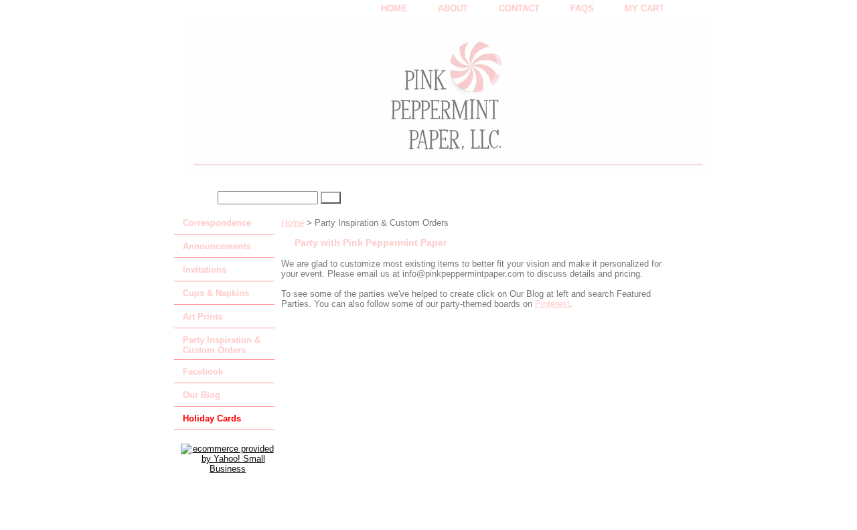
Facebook (203, 372)
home (394, 8)
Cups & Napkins (216, 293)
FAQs (582, 8)
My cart (644, 8)
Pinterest (552, 304)
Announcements (216, 246)
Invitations (204, 270)
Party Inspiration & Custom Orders (221, 345)
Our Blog (201, 395)
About (453, 8)
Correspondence (217, 223)
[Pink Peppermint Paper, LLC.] (341, 101)
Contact (519, 8)
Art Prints (202, 317)
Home (292, 223)
